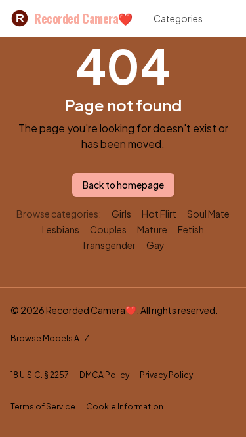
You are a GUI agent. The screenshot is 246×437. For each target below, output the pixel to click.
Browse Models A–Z (49, 338)
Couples (108, 229)
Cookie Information (124, 406)
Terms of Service (42, 406)
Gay (155, 245)
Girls (121, 213)
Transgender (108, 245)
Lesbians (60, 229)
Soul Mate (208, 213)
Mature (152, 229)
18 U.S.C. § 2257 (39, 375)
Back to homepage (123, 185)
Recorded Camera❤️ (74, 18)
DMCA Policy (104, 375)
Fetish (191, 229)
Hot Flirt (159, 213)
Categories (178, 18)
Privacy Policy (166, 375)
